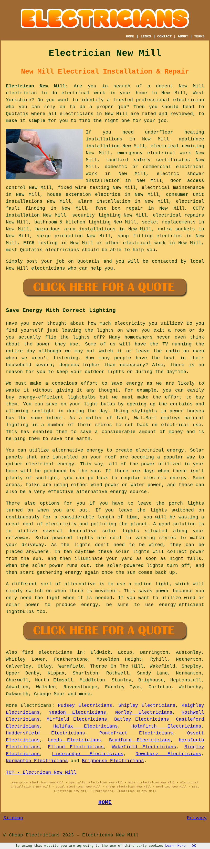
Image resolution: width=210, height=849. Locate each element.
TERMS (199, 36)
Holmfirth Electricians (166, 726)
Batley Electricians (141, 719)
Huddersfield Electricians (45, 733)
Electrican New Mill (35, 86)
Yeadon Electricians (77, 712)
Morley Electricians (143, 712)
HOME (130, 36)
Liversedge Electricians (87, 753)
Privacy (197, 818)
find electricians (47, 652)
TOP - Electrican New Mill (41, 772)
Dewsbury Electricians (168, 753)
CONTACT (164, 36)
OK (194, 846)
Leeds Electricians (74, 740)
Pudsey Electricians (85, 705)
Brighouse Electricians (113, 760)
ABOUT (183, 36)
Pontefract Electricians (136, 733)
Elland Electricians (76, 747)
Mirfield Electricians (77, 719)
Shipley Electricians (146, 705)
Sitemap (13, 818)
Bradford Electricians (140, 740)
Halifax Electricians (85, 726)
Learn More (175, 846)
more (84, 694)
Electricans (36, 705)
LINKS (146, 36)
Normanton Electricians (37, 760)
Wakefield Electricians (144, 747)
